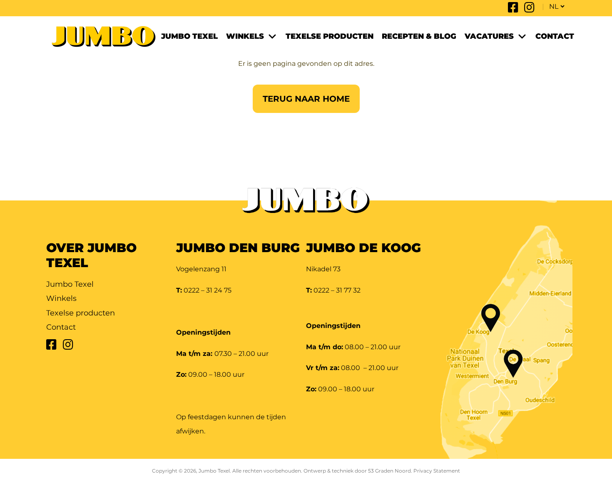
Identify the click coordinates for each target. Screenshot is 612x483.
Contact (554, 36)
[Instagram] (529, 9)
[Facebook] (513, 9)
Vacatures (489, 36)
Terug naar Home (306, 99)
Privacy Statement (436, 471)
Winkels (245, 36)
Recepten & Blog (419, 36)
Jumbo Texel (189, 36)
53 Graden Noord (389, 471)
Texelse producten (329, 36)
